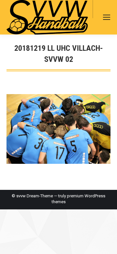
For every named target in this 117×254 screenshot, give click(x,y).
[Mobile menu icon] (106, 17)
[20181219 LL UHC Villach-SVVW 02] (58, 128)
